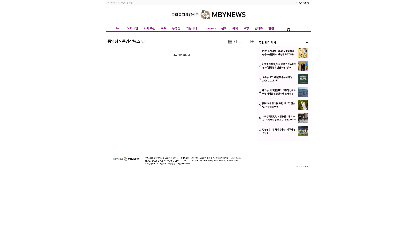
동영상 (176, 28)
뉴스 (119, 28)
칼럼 (271, 28)
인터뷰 (259, 28)
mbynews (209, 28)
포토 (164, 28)
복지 (235, 28)
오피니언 (132, 28)
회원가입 (305, 2)
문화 (224, 28)
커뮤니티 (191, 28)
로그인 (298, 2)
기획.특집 (150, 28)
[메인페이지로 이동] (209, 22)
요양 (246, 28)
